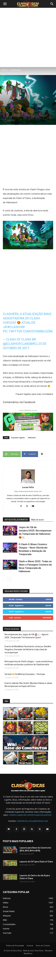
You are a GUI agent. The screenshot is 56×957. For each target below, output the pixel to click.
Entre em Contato (43, 945)
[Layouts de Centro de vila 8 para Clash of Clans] (10, 877)
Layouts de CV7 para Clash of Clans (36, 861)
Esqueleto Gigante (18, 437)
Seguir (48, 605)
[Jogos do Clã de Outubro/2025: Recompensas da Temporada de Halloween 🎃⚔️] (10, 531)
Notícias (4, 70)
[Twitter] (28, 506)
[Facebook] (22, 506)
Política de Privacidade (15, 945)
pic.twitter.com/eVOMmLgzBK (28, 331)
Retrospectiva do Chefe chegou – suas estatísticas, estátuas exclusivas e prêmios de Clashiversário (29, 663)
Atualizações (16, 70)
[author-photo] (28, 483)
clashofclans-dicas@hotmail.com (32, 821)
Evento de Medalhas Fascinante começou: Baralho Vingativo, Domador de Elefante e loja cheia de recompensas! (28, 649)
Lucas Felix (10, 124)
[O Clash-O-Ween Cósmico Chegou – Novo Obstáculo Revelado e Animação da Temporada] (10, 548)
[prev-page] (4, 578)
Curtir (48, 599)
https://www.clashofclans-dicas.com (28, 491)
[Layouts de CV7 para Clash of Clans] (10, 863)
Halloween (32, 437)
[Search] (52, 4)
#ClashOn (16, 327)
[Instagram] (24, 829)
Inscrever (47, 618)
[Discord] (8, 829)
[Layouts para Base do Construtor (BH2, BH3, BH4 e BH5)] (10, 849)
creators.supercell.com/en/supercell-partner (30, 814)
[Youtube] (34, 506)
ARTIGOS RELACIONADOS (16, 520)
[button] (4, 4)
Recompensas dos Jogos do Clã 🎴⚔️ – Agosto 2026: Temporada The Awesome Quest (26, 636)
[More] (42, 454)
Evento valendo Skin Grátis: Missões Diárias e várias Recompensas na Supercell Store (28, 684)
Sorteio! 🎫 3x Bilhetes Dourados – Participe (25, 674)
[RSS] (32, 829)
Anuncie (30, 945)
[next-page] (9, 578)
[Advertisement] (28, 37)
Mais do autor (37, 520)
